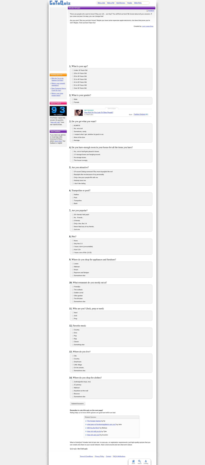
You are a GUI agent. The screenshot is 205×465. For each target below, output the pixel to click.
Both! (76, 203)
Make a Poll (110, 3)
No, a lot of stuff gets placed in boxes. (86, 151)
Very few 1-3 (78, 243)
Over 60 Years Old (80, 88)
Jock (75, 315)
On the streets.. (79, 367)
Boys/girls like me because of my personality (89, 174)
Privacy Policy (99, 456)
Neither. (76, 194)
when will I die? (55, 122)
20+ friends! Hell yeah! (81, 214)
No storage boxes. (80, 157)
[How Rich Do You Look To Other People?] (79, 113)
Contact (108, 456)
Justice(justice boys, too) (82, 382)
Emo (75, 333)
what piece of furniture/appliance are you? (101, 424)
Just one (77, 229)
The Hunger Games (94, 421)
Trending (146, 463)
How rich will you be (94, 431)
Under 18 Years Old (80, 70)
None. (76, 240)
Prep (75, 318)
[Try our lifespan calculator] (58, 111)
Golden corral (78, 292)
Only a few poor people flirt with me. (86, 177)
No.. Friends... (79, 217)
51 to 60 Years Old (80, 85)
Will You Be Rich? (93, 428)
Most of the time (79, 137)
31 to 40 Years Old (80, 79)
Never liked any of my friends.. (84, 226)
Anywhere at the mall (81, 391)
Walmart (77, 266)
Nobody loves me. (80, 180)
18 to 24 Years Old (80, 73)
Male (75, 99)
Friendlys (77, 286)
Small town (77, 362)
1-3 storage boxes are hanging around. (87, 154)
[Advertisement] (111, 46)
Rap (75, 339)
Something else (79, 344)
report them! (58, 141)
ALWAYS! (77, 125)
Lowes (76, 263)
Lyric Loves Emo (147, 26)
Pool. (75, 197)
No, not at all (78, 128)
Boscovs (77, 394)
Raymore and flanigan (81, 272)
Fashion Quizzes (139, 114)
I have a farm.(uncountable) (83, 246)
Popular (129, 3)
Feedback (151, 10)
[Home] (60, 3)
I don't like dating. (80, 183)
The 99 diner (78, 298)
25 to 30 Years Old (80, 76)
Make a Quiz (101, 3)
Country (76, 330)
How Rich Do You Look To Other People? (98, 112)
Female (76, 102)
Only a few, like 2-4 (80, 223)
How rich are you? (93, 435)
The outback (78, 289)
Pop (75, 336)
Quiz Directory (120, 3)
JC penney (77, 385)
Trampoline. (78, 200)
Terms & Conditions (86, 456)
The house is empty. (81, 160)
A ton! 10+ (77, 249)
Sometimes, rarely (80, 131)
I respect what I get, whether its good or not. (89, 134)
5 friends (77, 220)
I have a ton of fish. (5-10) (83, 252)
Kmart (76, 269)
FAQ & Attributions (119, 456)
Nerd (75, 312)
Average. (77, 140)
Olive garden (78, 295)
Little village (78, 365)
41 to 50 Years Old (80, 82)
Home (133, 463)
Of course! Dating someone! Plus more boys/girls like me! (93, 171)
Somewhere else (79, 275)
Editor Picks (138, 3)
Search (139, 463)
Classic (76, 341)
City (75, 356)
